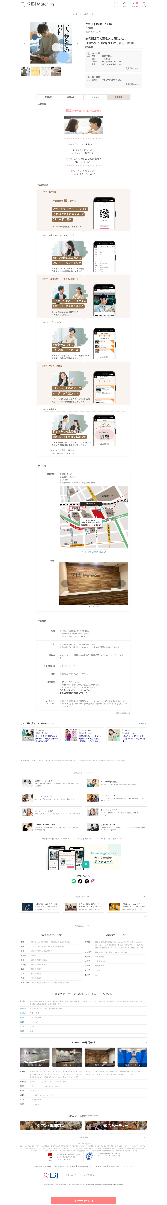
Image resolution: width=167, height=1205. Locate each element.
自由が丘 (98, 948)
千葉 (96, 957)
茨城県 (56, 942)
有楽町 (101, 942)
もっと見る (142, 723)
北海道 (33, 956)
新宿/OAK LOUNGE (37, 1074)
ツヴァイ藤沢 (61, 1082)
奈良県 (55, 946)
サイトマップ (127, 1166)
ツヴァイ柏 (44, 1086)
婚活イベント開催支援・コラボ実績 (55, 839)
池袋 (140, 942)
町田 (131, 945)
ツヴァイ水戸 (49, 1095)
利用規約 (48, 1166)
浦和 (104, 961)
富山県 (33, 969)
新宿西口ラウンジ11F (37, 1071)
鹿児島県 (61, 983)
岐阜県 (44, 951)
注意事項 (118, 97)
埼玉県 (51, 942)
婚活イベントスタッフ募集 (95, 839)
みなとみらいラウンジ (48, 1082)
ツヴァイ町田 (105, 1074)
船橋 (102, 957)
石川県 (39, 969)
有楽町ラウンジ (103, 1071)
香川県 (33, 978)
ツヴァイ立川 (95, 1074)
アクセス (95, 97)
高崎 (96, 975)
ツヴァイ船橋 (53, 1086)
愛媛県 (39, 978)
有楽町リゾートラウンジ (76, 1071)
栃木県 (62, 942)
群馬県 (67, 942)
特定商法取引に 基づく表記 (64, 1166)
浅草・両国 (140, 948)
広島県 (39, 974)
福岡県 (33, 983)
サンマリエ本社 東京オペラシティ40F (64, 1077)
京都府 (39, 946)
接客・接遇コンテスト (116, 839)
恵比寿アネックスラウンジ (133, 1071)
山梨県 (39, 965)
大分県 (49, 983)
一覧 (145, 917)
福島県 (44, 960)
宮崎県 (55, 983)
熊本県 (44, 983)
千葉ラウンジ (34, 1086)
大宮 (96, 961)
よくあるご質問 (100, 1166)
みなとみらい (103, 952)
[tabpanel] (51, 43)
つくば (97, 966)
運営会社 (38, 1166)
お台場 (104, 948)
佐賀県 (39, 983)
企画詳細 (48, 97)
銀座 (106, 942)
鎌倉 (126, 952)
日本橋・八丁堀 (118, 948)
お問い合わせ (114, 1166)
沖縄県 (67, 983)
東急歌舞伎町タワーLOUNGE (40, 1077)
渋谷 (142, 945)
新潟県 (33, 965)
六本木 (136, 942)
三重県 (49, 951)
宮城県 (39, 960)
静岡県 (39, 951)
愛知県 (33, 951)
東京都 (33, 942)
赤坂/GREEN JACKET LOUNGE (122, 1074)
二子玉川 (137, 945)
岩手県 (33, 960)
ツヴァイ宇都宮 (35, 1100)
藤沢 (122, 952)
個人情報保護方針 (84, 1166)
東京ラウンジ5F (61, 1071)
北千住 (116, 945)
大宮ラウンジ (34, 1091)
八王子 (110, 948)
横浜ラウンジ (34, 1082)
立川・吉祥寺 (124, 945)
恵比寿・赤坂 (128, 942)
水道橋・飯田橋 (129, 948)
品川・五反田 (100, 945)
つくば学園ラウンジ (37, 1095)
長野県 (44, 965)
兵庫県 (44, 946)
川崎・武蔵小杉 (114, 952)
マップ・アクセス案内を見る (92, 552)
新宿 (96, 942)
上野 (106, 945)
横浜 (96, 952)
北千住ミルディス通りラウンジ (55, 1074)
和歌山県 (61, 946)
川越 (100, 961)
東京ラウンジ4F (91, 1071)
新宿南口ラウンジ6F (116, 1071)
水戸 (102, 966)
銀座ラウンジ (50, 1071)
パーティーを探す (85, 1201)
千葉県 (46, 942)
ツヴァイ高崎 (34, 1104)
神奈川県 (40, 942)
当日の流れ (71, 97)
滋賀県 (49, 946)
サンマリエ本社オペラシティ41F (78, 1074)
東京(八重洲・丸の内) (115, 942)
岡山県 (33, 974)
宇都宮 (97, 970)
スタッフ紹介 (77, 839)
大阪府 (33, 946)
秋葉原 (111, 945)
